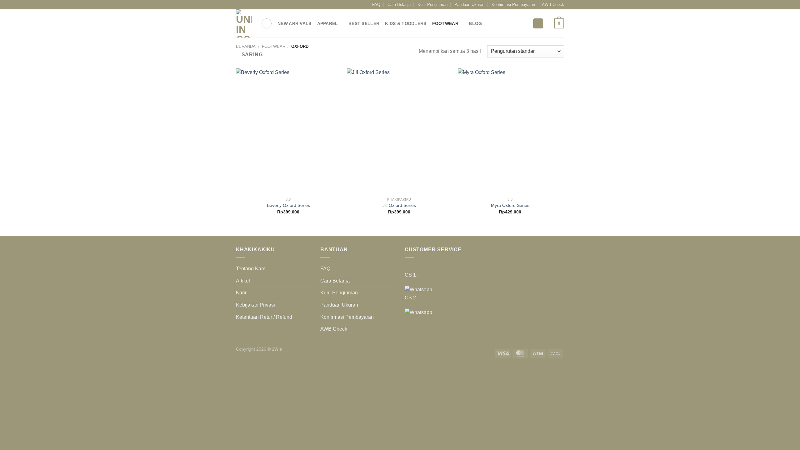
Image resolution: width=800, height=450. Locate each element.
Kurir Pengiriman (433, 4)
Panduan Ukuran (469, 4)
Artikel (243, 280)
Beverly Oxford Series (288, 205)
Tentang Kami (251, 268)
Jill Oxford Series (399, 205)
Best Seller (363, 23)
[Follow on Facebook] (239, 4)
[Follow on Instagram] (245, 4)
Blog (475, 23)
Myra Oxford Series (510, 205)
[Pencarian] (267, 23)
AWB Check (553, 4)
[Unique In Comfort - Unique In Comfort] (244, 23)
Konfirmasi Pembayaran (513, 4)
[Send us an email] (257, 4)
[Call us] (263, 4)
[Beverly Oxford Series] (288, 131)
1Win (277, 349)
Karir (241, 292)
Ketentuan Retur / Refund (264, 317)
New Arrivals (294, 23)
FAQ (376, 4)
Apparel (327, 23)
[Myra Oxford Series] (510, 131)
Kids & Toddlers (405, 23)
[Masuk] (538, 23)
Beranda (246, 46)
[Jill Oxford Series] (399, 131)
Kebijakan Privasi (255, 305)
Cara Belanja (399, 4)
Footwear (445, 23)
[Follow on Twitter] (251, 4)
